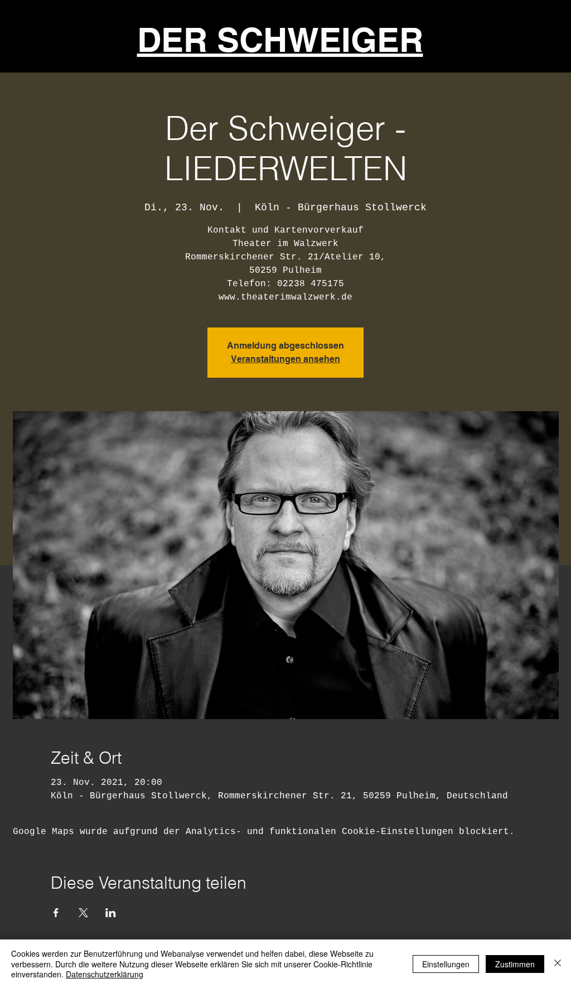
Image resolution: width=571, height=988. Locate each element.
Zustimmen (515, 964)
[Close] (557, 963)
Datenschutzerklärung (104, 974)
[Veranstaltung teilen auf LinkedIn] (110, 912)
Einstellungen (446, 964)
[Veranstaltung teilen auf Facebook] (56, 912)
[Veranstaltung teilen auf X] (83, 912)
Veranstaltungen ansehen (285, 359)
